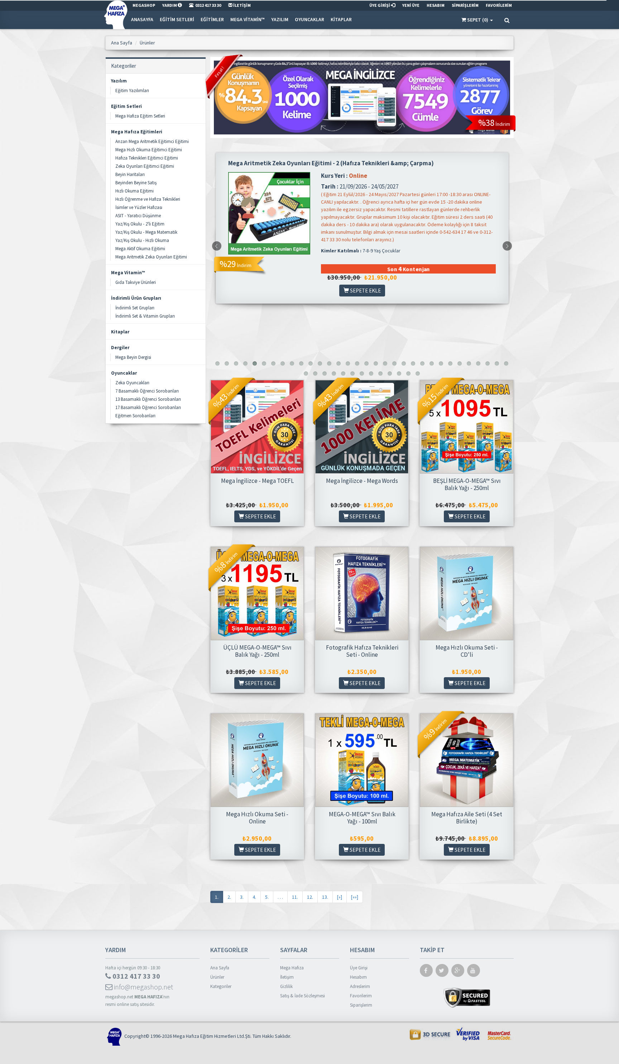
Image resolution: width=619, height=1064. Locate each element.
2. (229, 897)
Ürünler (217, 977)
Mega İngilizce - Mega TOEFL (257, 481)
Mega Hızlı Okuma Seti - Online (257, 817)
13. (325, 897)
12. (310, 897)
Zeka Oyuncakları (132, 383)
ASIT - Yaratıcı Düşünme (138, 216)
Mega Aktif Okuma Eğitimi (140, 249)
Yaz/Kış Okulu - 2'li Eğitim (139, 224)
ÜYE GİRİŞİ (380, 5)
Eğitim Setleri (177, 19)
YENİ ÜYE (410, 5)
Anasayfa (142, 19)
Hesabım (358, 977)
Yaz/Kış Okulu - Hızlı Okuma (142, 240)
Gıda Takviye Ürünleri (135, 282)
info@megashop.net (142, 986)
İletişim (287, 977)
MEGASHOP (144, 5)
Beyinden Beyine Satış (136, 183)
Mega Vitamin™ (247, 19)
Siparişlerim (361, 1005)
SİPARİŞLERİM (465, 5)
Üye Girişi (359, 968)
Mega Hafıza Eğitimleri (136, 132)
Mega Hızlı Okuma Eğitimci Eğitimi (148, 150)
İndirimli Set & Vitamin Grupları (145, 316)
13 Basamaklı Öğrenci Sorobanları (148, 399)
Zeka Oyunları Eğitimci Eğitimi (144, 166)
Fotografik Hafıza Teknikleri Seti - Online (362, 651)
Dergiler (120, 348)
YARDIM (170, 5)
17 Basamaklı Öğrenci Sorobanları (148, 407)
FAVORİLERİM (499, 5)
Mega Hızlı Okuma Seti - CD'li (467, 651)
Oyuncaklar (309, 19)
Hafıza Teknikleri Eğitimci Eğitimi (146, 158)
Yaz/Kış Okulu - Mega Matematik (146, 232)
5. (267, 897)
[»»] (354, 897)
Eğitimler (212, 19)
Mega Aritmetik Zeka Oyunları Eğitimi (151, 257)
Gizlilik (286, 986)
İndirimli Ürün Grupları (136, 298)
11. (295, 897)
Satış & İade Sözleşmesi (302, 996)
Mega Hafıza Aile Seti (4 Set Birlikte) (466, 817)
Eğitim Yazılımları (132, 90)
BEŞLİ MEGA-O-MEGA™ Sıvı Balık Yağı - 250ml (467, 484)
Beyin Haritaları (130, 174)
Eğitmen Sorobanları (135, 416)
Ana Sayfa (219, 968)
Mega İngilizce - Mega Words (362, 481)
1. (217, 897)
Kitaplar (341, 19)
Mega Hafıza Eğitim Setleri (140, 116)
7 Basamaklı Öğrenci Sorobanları (147, 391)
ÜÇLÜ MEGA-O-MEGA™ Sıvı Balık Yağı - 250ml (257, 651)
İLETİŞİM (241, 5)
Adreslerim (360, 986)
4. (254, 897)
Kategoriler (220, 986)
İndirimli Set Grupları (134, 308)
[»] (339, 897)
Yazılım (279, 19)
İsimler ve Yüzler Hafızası (138, 207)
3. (242, 897)
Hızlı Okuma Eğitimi (134, 191)
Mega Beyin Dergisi (133, 357)
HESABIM (436, 5)
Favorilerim (361, 996)
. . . (280, 897)
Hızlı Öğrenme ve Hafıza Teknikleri (147, 199)
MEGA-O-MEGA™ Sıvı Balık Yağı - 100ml (362, 817)
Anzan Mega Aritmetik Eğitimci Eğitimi (152, 141)
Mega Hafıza (292, 968)
